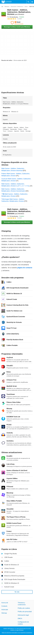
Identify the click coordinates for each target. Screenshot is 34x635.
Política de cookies (24, 608)
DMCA (20, 618)
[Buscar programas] (28, 2)
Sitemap (4, 613)
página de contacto (24, 268)
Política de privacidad (25, 611)
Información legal (23, 615)
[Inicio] (2, 6)
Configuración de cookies (23, 623)
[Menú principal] (32, 2)
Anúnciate (4, 609)
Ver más (17, 592)
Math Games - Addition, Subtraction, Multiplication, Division (19, 12)
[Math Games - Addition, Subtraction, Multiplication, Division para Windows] (3, 14)
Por (12, 17)
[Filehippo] (6, 2)
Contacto (4, 606)
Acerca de (4, 602)
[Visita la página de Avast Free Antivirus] (17, 22)
